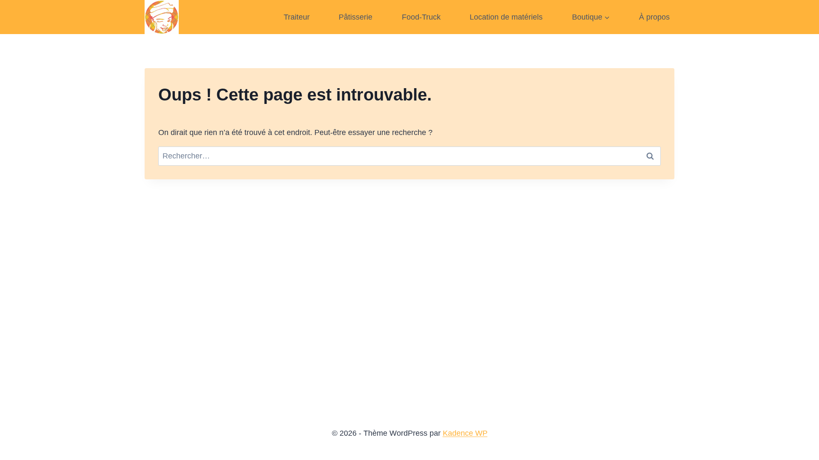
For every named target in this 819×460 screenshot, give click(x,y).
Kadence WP (465, 433)
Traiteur (297, 17)
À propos (654, 17)
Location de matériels (506, 17)
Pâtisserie (355, 17)
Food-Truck (421, 17)
